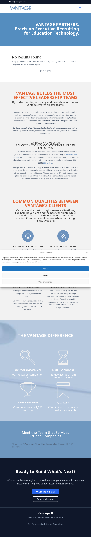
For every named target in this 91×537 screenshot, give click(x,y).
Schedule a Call (47, 491)
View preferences (45, 282)
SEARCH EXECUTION (28, 369)
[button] (87, 252)
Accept (45, 269)
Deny (45, 275)
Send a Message (45, 499)
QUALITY (63, 402)
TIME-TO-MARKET (63, 369)
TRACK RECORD (28, 402)
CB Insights (47, 163)
